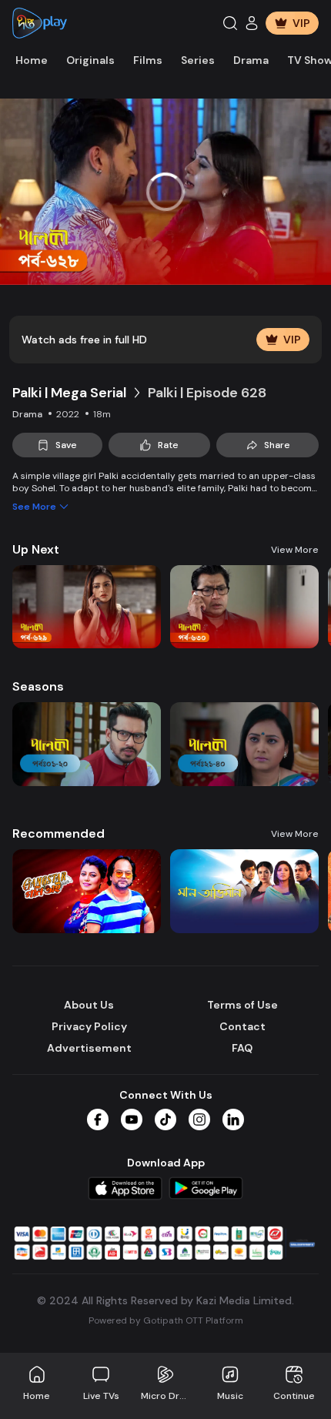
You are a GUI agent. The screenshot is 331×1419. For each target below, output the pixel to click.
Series (198, 60)
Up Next (35, 549)
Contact (242, 1026)
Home (31, 60)
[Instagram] (199, 1119)
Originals (90, 60)
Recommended (58, 833)
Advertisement (89, 1048)
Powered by (166, 1320)
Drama (251, 60)
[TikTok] (165, 1119)
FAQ (242, 1048)
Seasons (38, 686)
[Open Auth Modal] (251, 23)
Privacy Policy (89, 1026)
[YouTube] (131, 1119)
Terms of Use (242, 1005)
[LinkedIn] (233, 1119)
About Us (89, 1005)
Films (147, 60)
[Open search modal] (230, 23)
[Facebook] (98, 1119)
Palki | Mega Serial (69, 392)
